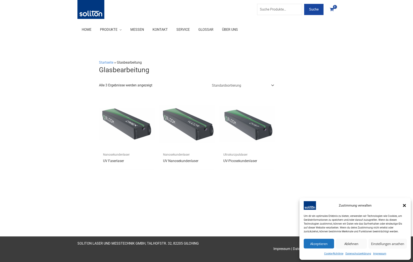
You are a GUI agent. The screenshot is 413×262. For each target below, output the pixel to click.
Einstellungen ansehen (387, 244)
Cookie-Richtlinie (333, 253)
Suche (314, 9)
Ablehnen (351, 244)
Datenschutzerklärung (358, 253)
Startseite (106, 62)
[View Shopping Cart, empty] (332, 9)
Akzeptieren (319, 244)
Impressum (379, 253)
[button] (404, 205)
